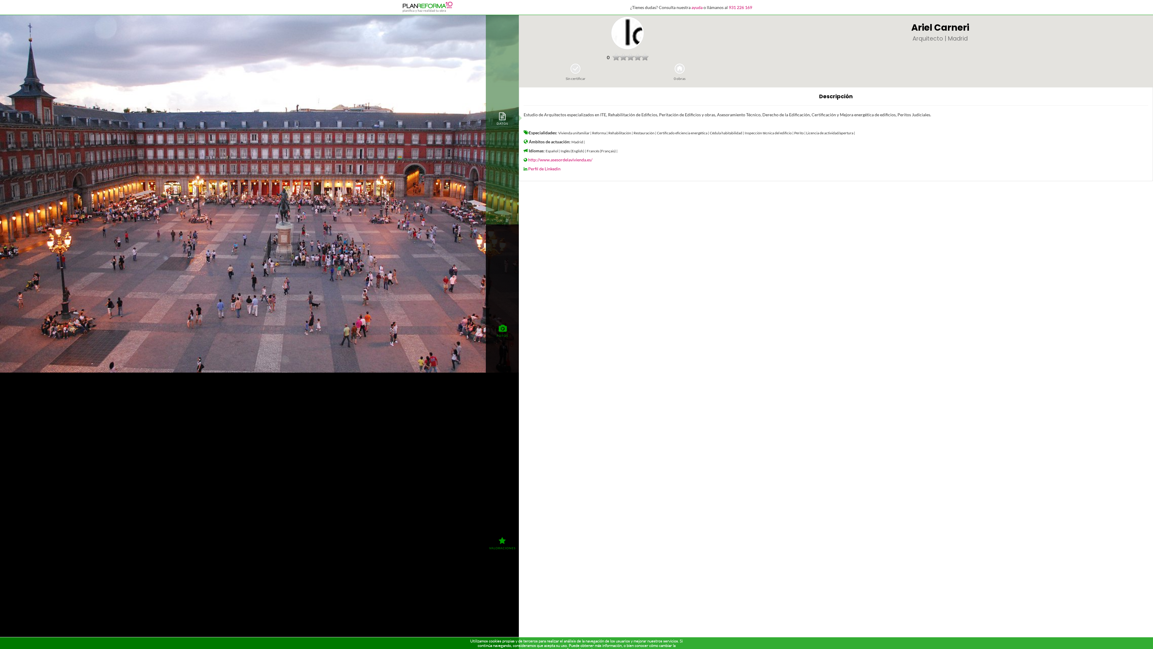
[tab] (502, 118)
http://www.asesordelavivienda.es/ (560, 159)
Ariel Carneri (940, 27)
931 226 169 (740, 7)
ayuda (697, 7)
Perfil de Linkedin (544, 168)
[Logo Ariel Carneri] (627, 33)
